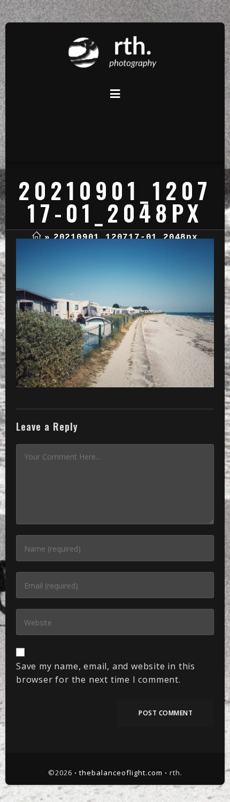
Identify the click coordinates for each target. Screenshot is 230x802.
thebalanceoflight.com (121, 772)
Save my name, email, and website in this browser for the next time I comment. (105, 673)
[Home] (36, 237)
